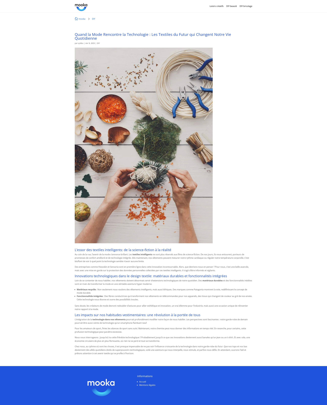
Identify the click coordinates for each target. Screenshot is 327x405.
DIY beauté (231, 6)
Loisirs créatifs (217, 6)
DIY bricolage (246, 6)
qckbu (80, 43)
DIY (93, 18)
